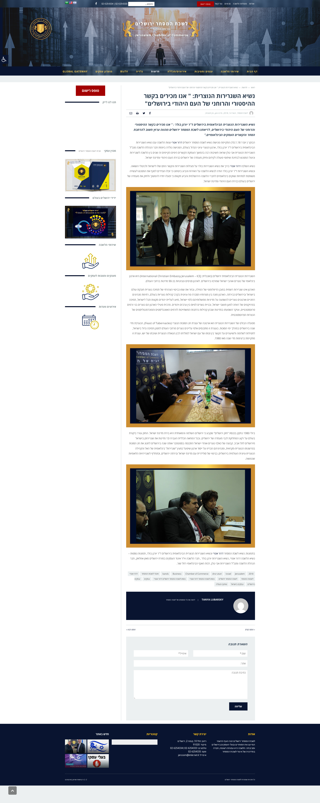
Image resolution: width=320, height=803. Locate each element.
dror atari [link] (217, 573)
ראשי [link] (253, 87)
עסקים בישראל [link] (237, 584)
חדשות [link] (244, 87)
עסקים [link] (147, 578)
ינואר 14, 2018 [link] (230, 113)
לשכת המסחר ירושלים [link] (228, 578)
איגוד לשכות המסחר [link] (150, 573)
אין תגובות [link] (210, 113)
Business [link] (177, 573)
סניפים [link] (227, 3)
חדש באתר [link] (102, 734)
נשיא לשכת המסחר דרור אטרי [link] (202, 578)
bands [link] (165, 573)
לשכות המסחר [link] (247, 578)
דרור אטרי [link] (177, 142)
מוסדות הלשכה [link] (240, 3)
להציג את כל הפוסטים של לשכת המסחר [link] (180, 600)
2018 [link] (251, 573)
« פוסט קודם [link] (250, 629)
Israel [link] (228, 573)
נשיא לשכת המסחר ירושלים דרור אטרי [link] (170, 578)
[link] (4, 59)
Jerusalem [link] (240, 573)
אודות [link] (251, 3)
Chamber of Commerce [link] (196, 573)
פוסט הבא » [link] (131, 629)
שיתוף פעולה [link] (221, 584)
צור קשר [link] (218, 3)
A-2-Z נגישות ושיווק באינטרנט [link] (76, 780)
